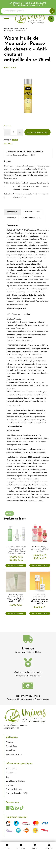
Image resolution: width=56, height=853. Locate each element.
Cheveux (9, 742)
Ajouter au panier (37, 132)
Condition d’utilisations (15, 781)
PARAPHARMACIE (14, 754)
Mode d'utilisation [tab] (32, 212)
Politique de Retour (14, 789)
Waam (15, 140)
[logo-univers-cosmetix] (28, 19)
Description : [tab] (12, 212)
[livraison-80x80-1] (28, 639)
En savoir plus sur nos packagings (20, 379)
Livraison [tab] (11, 218)
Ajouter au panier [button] (15, 565)
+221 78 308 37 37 (11, 728)
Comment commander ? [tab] (32, 218)
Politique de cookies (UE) (16, 793)
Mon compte (11, 773)
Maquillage (10, 750)
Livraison (28, 648)
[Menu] (6, 19)
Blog (7, 777)
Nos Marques (11, 769)
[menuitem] (6, 19)
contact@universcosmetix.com (16, 725)
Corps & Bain (11, 746)
